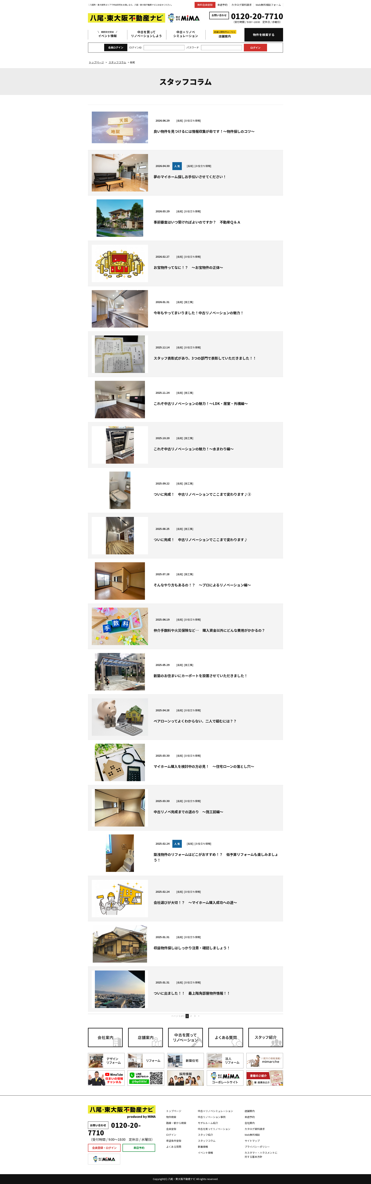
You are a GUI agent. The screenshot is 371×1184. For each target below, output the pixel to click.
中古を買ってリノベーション (214, 1129)
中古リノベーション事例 (211, 1117)
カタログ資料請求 (241, 5)
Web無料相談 (252, 1135)
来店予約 (222, 5)
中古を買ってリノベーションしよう (146, 34)
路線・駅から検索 (176, 1123)
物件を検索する (264, 34)
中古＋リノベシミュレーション (185, 34)
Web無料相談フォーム (268, 5)
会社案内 (250, 1123)
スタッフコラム (206, 1141)
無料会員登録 (205, 5)
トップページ (173, 1111)
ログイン (171, 1135)
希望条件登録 (173, 1141)
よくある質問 (173, 1146)
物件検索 (171, 1117)
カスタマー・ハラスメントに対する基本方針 (261, 1155)
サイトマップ (252, 1141)
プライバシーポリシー (257, 1146)
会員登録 (171, 1129)
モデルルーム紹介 (208, 1123)
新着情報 (203, 1146)
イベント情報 (107, 34)
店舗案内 (224, 34)
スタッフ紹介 (205, 1135)
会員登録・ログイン (104, 1148)
